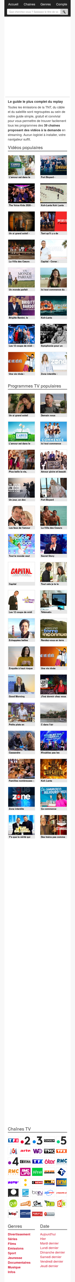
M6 (13, 1151)
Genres (45, 4)
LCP (25, 1214)
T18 (61, 1172)
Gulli (13, 1203)
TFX (61, 1151)
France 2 (25, 1140)
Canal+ (49, 1140)
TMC (49, 1151)
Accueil (13, 4)
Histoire (49, 1214)
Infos (11, 1272)
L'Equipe (61, 1193)
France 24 (25, 1193)
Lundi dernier (49, 1247)
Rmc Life (25, 1172)
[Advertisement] (37, 56)
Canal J (25, 1203)
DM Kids (61, 1203)
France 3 (37, 1140)
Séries (12, 1239)
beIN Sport (37, 1193)
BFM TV (49, 1182)
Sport (12, 1253)
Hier (43, 1238)
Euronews (13, 1193)
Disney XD (49, 1203)
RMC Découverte (61, 1161)
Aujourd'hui (48, 1234)
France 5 (61, 1140)
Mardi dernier (49, 1243)
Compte (61, 4)
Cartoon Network (37, 1203)
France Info (25, 1182)
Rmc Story (13, 1172)
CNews (37, 1182)
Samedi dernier (50, 1256)
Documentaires (19, 1262)
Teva (37, 1172)
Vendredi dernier (51, 1261)
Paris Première (49, 1172)
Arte (25, 1151)
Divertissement (19, 1234)
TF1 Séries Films (37, 1161)
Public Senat (37, 1214)
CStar (25, 1161)
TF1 (13, 1140)
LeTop (13, 1214)
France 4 (13, 1161)
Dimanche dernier (52, 1252)
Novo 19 (13, 1182)
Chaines (29, 4)
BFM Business (61, 1182)
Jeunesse (15, 1257)
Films (12, 1243)
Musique (14, 1267)
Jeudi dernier (49, 1265)
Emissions (16, 1248)
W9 (37, 1151)
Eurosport (49, 1193)
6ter (49, 1161)
